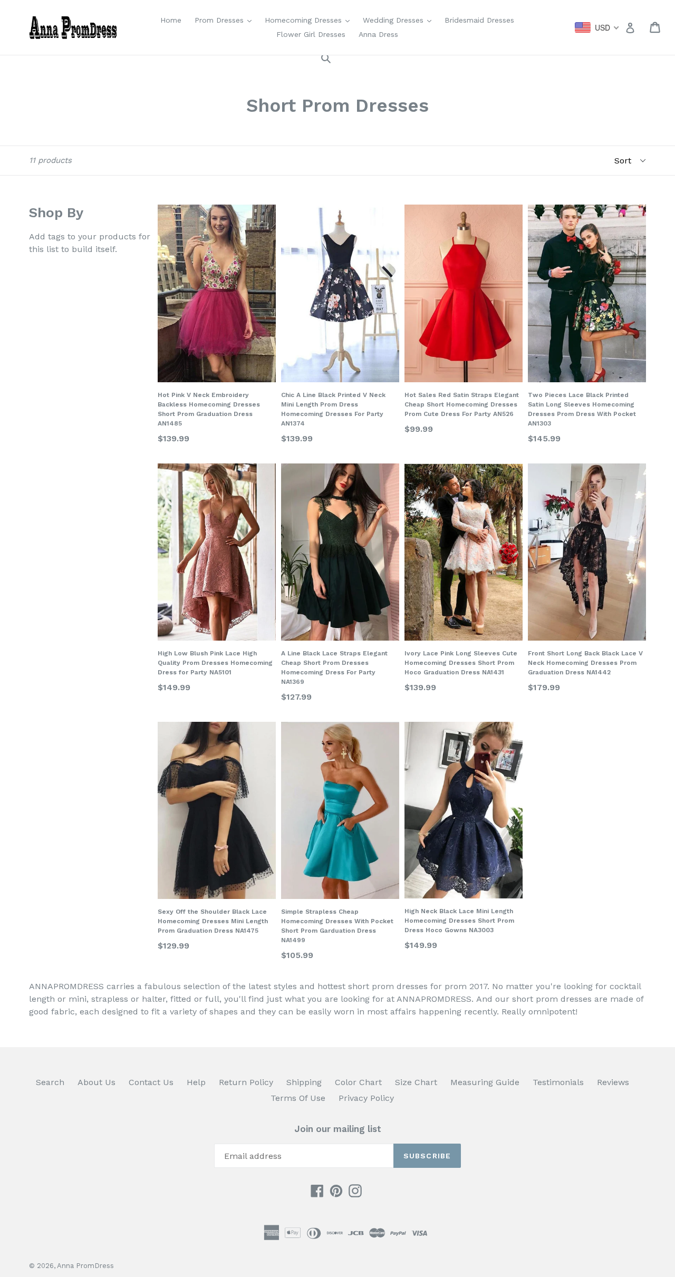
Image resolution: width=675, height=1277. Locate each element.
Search (50, 1082)
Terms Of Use (298, 1098)
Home (170, 20)
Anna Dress (378, 34)
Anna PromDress (85, 1266)
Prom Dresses (226, 19)
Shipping (304, 1082)
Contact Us (151, 1082)
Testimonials (558, 1082)
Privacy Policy (366, 1098)
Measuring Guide (484, 1082)
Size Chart (416, 1082)
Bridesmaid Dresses (479, 20)
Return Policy (246, 1082)
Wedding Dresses (400, 19)
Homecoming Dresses (310, 19)
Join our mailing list (337, 1129)
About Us (96, 1082)
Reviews (613, 1082)
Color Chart (358, 1082)
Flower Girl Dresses (310, 34)
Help (196, 1082)
